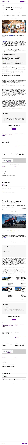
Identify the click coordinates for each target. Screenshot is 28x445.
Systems (3, 5)
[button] (2, 1)
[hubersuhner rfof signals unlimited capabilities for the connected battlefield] (5, 278)
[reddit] (15, 211)
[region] (14, 443)
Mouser (15, 166)
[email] (16, 211)
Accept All (25, 443)
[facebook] (11, 211)
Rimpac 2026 (13, 230)
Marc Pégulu (3, 15)
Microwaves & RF (11, 207)
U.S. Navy (4, 237)
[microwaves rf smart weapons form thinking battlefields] (18, 289)
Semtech (10, 15)
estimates (4, 41)
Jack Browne (3, 207)
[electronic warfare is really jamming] (18, 278)
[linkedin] (12, 211)
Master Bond (3, 166)
